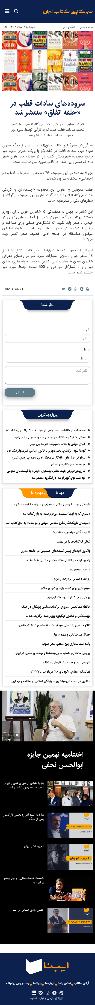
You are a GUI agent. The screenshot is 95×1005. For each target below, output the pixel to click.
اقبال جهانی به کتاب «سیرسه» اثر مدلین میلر (58, 444)
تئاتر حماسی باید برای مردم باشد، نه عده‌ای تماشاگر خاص (54, 625)
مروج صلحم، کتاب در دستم (68, 464)
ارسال (20, 392)
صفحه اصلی (86, 27)
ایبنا (68, 15)
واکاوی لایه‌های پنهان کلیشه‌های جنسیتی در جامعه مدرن (55, 550)
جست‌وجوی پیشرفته (18, 983)
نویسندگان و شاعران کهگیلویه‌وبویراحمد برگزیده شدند (58, 616)
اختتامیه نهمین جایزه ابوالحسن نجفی (55, 760)
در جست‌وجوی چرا (79, 569)
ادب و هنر (69, 27)
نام (88, 329)
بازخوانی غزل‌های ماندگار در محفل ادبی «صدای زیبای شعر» (49, 457)
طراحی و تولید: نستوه (42, 998)
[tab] (60, 493)
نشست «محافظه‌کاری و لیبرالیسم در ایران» (24, 880)
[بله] (40, 993)
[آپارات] (61, 993)
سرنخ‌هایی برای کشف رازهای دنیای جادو (65, 588)
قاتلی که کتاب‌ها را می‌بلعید (73, 541)
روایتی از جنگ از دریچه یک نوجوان (69, 597)
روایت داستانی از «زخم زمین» (72, 578)
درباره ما (50, 983)
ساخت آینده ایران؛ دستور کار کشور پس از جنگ (23, 817)
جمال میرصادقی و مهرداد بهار (71, 634)
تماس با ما (64, 983)
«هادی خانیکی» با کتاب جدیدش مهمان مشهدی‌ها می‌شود (50, 437)
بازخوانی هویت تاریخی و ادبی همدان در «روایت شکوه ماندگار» (52, 504)
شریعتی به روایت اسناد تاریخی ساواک (66, 662)
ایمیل (86, 349)
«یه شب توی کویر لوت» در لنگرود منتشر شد (58, 477)
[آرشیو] (33, 993)
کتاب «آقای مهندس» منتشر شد (70, 532)
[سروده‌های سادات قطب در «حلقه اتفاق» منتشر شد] (47, 61)
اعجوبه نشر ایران (34, 846)
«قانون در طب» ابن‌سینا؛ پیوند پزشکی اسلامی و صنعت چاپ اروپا (50, 681)
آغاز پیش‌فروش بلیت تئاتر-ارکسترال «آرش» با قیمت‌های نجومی (46, 470)
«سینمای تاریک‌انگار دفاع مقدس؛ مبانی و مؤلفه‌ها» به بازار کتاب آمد (48, 523)
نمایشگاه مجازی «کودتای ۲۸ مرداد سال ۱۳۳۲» (60, 671)
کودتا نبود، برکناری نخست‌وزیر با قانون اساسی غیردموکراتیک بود (46, 450)
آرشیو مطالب (81, 983)
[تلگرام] (54, 993)
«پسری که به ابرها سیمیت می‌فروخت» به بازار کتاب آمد (56, 513)
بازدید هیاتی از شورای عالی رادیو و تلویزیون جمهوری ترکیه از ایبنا (24, 785)
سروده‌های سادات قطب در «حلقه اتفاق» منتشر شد (47, 107)
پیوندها (37, 983)
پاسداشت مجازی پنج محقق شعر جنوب (66, 643)
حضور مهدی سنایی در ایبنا (28, 909)
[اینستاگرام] (47, 993)
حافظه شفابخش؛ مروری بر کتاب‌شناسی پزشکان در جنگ (55, 606)
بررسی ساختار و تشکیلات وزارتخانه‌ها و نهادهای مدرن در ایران (52, 653)
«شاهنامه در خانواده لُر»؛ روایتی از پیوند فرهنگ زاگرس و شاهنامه (46, 430)
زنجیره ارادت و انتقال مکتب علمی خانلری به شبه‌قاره (58, 560)
